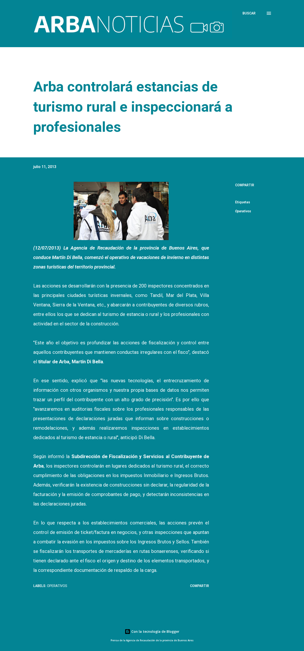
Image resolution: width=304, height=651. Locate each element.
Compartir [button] (244, 185)
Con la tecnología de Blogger (154, 631)
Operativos (243, 211)
